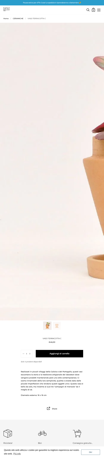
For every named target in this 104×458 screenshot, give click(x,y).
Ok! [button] (90, 452)
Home (6, 18)
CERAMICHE (18, 18)
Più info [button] (17, 454)
